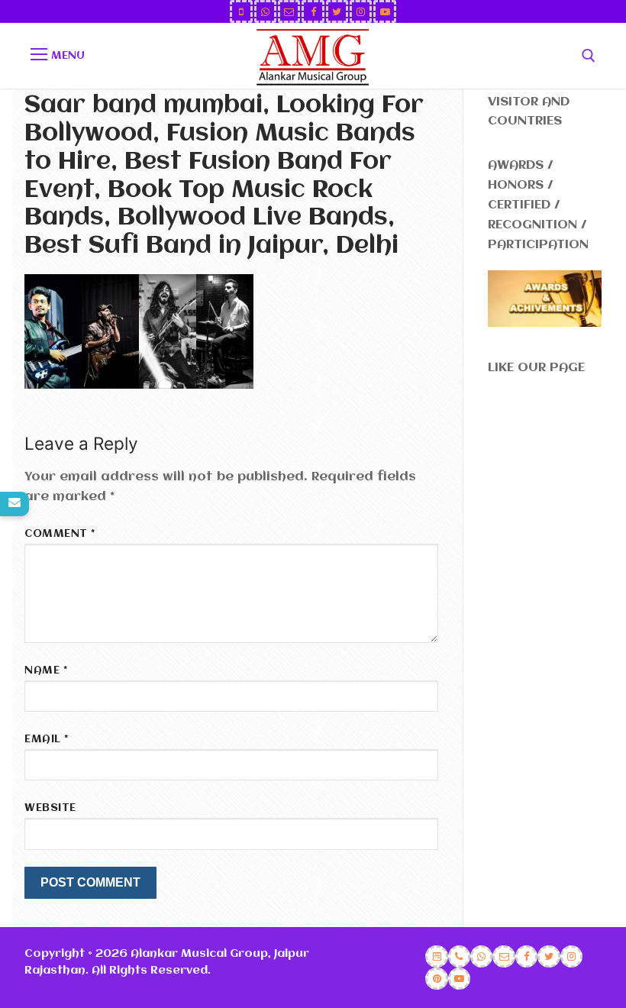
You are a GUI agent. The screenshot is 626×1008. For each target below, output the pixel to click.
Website (50, 808)
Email (46, 739)
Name (45, 671)
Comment (59, 534)
